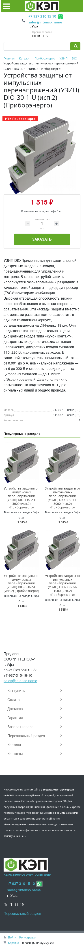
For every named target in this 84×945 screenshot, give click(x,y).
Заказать (42, 239)
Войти (12, 937)
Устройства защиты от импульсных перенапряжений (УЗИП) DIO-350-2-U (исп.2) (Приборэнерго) (21, 583)
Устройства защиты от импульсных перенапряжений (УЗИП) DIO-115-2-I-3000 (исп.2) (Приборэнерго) (21, 497)
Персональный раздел (22, 913)
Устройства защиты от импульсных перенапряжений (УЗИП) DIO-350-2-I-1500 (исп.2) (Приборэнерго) (62, 585)
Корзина (13, 942)
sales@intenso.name (45, 22)
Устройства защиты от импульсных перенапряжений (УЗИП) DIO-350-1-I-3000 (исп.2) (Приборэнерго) (62, 497)
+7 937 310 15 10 (42, 16)
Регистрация (27, 937)
